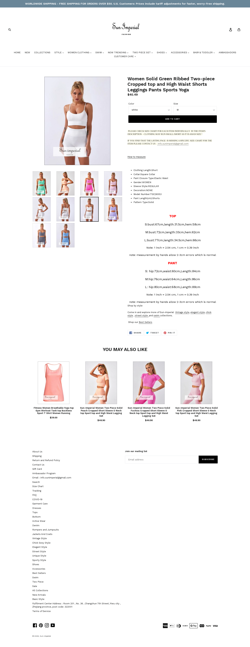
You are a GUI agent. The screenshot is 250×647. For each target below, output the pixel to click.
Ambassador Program (44, 473)
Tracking (36, 490)
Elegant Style (39, 547)
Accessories (38, 569)
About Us (37, 451)
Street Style (39, 551)
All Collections (40, 590)
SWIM (98, 52)
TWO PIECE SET (141, 52)
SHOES (161, 52)
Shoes (35, 564)
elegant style (197, 312)
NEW (27, 52)
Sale (34, 586)
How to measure (137, 156)
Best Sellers (145, 322)
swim (156, 315)
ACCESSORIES (179, 52)
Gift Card (37, 469)
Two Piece (38, 581)
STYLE (58, 52)
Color (131, 103)
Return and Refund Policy (46, 460)
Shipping (36, 456)
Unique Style (39, 555)
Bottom (36, 516)
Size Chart (38, 486)
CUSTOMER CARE (124, 56)
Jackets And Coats (42, 534)
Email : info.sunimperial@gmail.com (51, 477)
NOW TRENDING (117, 52)
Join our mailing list (136, 451)
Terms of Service (41, 611)
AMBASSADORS (227, 52)
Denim (35, 525)
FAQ (34, 495)
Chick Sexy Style (41, 543)
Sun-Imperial (45, 636)
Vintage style (182, 312)
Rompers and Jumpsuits (45, 529)
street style (141, 315)
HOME (17, 52)
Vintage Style (39, 538)
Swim (35, 577)
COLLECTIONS (42, 52)
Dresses (36, 508)
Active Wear (38, 521)
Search (36, 482)
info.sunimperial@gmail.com (173, 143)
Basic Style (38, 599)
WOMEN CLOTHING (79, 52)
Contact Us (38, 464)
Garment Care (40, 503)
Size (175, 103)
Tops (35, 512)
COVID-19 (37, 499)
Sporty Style (39, 560)
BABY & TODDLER (203, 52)
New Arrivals (39, 595)
